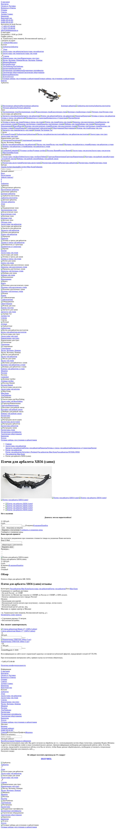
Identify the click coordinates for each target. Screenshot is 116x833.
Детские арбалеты (8, 202)
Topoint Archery (7, 167)
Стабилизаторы (7, 299)
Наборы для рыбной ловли (11, 414)
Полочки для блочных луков (12, 291)
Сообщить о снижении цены (32, 530)
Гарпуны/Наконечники (10, 405)
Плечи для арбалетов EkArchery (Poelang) (21, 452)
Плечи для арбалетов (9, 234)
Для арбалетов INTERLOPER (68, 452)
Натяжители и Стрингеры (11, 247)
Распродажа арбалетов (9, 426)
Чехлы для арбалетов (9, 357)
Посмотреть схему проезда (11, 615)
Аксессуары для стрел (9, 336)
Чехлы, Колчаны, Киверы (11, 350)
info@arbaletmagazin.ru (9, 30)
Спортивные (6, 348)
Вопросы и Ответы (8, 8)
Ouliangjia (38, 167)
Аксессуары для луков (9, 253)
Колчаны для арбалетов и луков (13, 365)
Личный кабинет (7, 728)
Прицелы (4, 238)
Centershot (5, 377)
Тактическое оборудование (11, 434)
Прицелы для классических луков (14, 267)
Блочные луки (6, 218)
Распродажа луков (8, 430)
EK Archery (22, 167)
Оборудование (6, 304)
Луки (3, 204)
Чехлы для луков (7, 361)
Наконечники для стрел (10, 338)
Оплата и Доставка (8, 6)
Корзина (4, 726)
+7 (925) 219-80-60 (8, 28)
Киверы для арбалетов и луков (13, 369)
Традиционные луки (9, 210)
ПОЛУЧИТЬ (46, 759)
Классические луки (8, 214)
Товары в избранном (22, 741)
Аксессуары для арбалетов (11, 224)
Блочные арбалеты (8, 194)
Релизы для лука (7, 308)
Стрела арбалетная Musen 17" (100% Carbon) (18, 631)
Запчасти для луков (8, 312)
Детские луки (6, 222)
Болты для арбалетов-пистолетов (13, 332)
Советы (4, 12)
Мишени (4, 371)
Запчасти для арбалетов (10, 230)
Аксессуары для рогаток (10, 389)
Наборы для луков (8, 275)
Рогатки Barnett (7, 385)
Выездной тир (6, 18)
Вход (3, 173)
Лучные (4, 324)
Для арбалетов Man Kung (47, 452)
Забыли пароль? (7, 177)
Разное (3, 295)
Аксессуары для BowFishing (12, 401)
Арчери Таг (5, 316)
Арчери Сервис (7, 14)
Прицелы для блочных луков (12, 271)
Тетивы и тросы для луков (11, 259)
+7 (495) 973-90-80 (8, 26)
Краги (3, 283)
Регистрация (6, 175)
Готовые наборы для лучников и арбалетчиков (19, 440)
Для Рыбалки (6, 395)
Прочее (4, 251)
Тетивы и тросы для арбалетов (12, 242)
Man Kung (31, 167)
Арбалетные (5, 328)
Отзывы (4, 10)
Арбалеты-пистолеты (9, 198)
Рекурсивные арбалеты (10, 190)
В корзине (40, 525)
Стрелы (4, 318)
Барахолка (5, 16)
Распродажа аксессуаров (10, 422)
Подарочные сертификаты (11, 432)
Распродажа (5, 416)
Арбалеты (5, 183)
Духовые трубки (7, 381)
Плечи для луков (7, 263)
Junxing (15, 167)
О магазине (5, 2)
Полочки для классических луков (14, 287)
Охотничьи (5, 344)
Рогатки (4, 373)
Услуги (3, 438)
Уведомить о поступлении (11, 530)
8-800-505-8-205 (7, 20)
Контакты (4, 4)
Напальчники (6, 279)
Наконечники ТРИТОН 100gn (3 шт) (15, 641)
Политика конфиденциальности (13, 665)
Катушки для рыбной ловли (12, 409)
